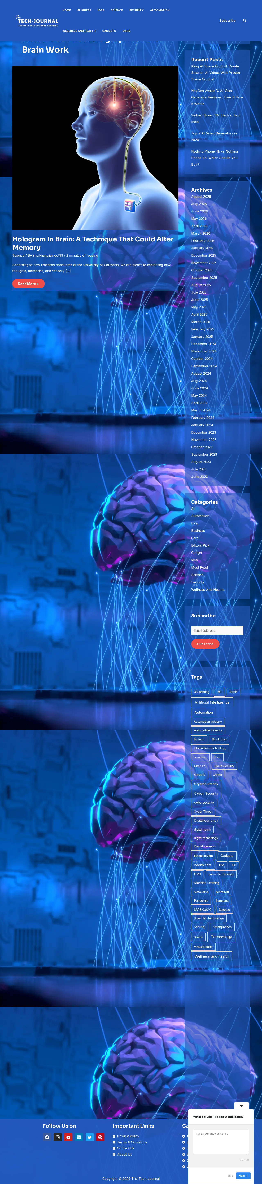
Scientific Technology (209, 918)
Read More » (28, 282)
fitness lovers (203, 855)
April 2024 (199, 403)
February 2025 (202, 329)
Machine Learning (206, 883)
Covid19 (199, 775)
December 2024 (203, 344)
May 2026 (199, 219)
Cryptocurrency (206, 784)
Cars (126, 30)
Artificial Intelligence (212, 702)
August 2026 (201, 196)
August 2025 (201, 285)
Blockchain (219, 739)
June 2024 (199, 388)
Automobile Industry (208, 730)
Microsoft (222, 892)
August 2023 (201, 462)
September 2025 (204, 278)
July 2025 (199, 292)
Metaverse (201, 892)
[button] (228, 20)
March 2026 (200, 233)
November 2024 (204, 351)
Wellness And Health (79, 30)
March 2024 (200, 410)
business (200, 757)
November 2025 (203, 263)
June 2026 (199, 211)
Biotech (199, 739)
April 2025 (199, 314)
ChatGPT (200, 766)
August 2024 (201, 373)
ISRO (197, 874)
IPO (234, 865)
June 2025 (199, 300)
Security (136, 10)
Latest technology (221, 874)
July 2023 (199, 469)
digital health (202, 829)
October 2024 (202, 359)
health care (202, 865)
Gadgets (109, 30)
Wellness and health (212, 956)
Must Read (199, 567)
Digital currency (206, 820)
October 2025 (201, 270)
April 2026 (199, 226)
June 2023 (199, 477)
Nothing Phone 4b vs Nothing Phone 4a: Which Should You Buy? (214, 157)
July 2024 (199, 381)
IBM (221, 865)
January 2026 (202, 248)
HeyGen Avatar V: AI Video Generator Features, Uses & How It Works (217, 97)
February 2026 (202, 241)
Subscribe (205, 644)
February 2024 (203, 418)
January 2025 (202, 336)
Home (66, 10)
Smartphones (222, 927)
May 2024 (199, 395)
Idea (101, 10)
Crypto (217, 774)
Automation (160, 10)
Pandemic (201, 901)
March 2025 (200, 322)
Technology (221, 936)
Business (84, 10)
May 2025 (199, 307)
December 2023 (203, 432)
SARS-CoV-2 (202, 909)
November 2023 (203, 440)
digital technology (206, 838)
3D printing (201, 692)
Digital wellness (205, 846)
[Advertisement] (217, 1043)
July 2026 (199, 204)
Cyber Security (206, 793)
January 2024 (202, 425)
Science (117, 10)
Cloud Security (224, 766)
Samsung (222, 901)
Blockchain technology (210, 748)
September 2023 (204, 454)
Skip (230, 1175)
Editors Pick (200, 545)
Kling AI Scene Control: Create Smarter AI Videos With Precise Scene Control (215, 72)
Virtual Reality (203, 946)
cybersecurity (204, 802)
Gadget (196, 553)
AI (193, 508)
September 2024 (204, 366)
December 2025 (203, 255)
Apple (233, 692)
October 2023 (201, 447)
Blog (194, 523)
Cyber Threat (203, 811)
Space (198, 937)
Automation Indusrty (208, 721)
